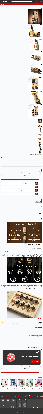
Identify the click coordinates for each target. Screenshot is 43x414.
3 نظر (41, 156)
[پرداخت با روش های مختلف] (6, 396)
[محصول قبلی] (2, 7)
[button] (41, 384)
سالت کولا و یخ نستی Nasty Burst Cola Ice (30, 386)
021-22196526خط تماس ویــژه (3, 4)
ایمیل (20, 344)
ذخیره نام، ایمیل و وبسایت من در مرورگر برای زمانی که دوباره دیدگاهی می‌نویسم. (35, 347)
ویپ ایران (37, 1)
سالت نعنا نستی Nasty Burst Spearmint (38, 386)
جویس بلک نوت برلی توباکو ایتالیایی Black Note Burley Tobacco (24, 190)
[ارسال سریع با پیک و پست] (18, 396)
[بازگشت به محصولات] (1, 7)
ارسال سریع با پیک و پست (15, 395)
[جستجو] (11, 1)
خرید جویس (19, 286)
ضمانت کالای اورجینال (39, 395)
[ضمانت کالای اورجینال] (42, 396)
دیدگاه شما (41, 337)
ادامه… (39, 402)
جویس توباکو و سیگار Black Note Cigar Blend (26, 183)
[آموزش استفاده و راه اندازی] (31, 396)
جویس (41, 285)
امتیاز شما (41, 336)
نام (41, 344)
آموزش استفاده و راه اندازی (27, 395)
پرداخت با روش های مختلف (3, 395)
